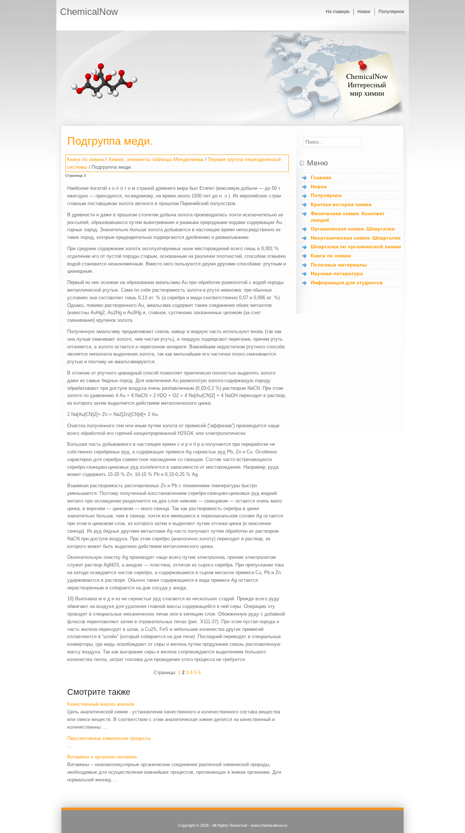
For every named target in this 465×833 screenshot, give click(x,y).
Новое (364, 11)
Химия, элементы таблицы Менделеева (155, 159)
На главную (337, 11)
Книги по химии (85, 159)
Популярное (391, 11)
